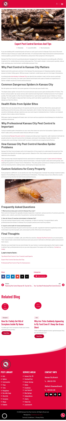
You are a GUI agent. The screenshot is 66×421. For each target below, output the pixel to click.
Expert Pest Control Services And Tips (12, 259)
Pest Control (41, 276)
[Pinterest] (55, 394)
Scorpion (5, 317)
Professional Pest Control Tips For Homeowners (15, 263)
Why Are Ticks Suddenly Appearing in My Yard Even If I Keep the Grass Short (49, 324)
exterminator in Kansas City (18, 76)
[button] (62, 4)
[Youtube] (51, 394)
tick (37, 317)
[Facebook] (46, 394)
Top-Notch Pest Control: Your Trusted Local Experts (17, 256)
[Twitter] (59, 394)
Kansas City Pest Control (44, 237)
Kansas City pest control (17, 136)
